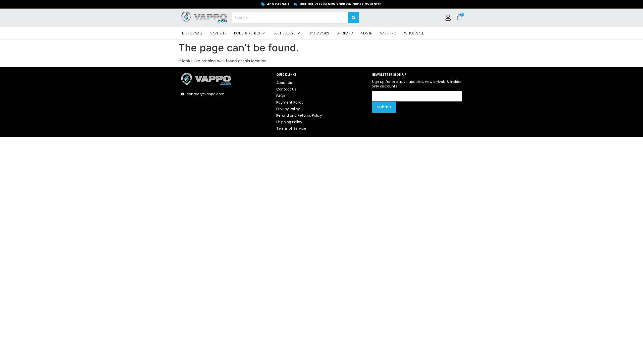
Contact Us (286, 89)
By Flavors (319, 33)
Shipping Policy (289, 121)
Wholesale (414, 33)
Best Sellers (284, 33)
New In (366, 33)
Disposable (192, 33)
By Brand (345, 33)
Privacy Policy (288, 108)
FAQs (280, 95)
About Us (284, 82)
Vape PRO (388, 33)
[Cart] (459, 17)
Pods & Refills (247, 33)
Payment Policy (289, 102)
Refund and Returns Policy (299, 115)
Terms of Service (291, 128)
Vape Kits (218, 33)
